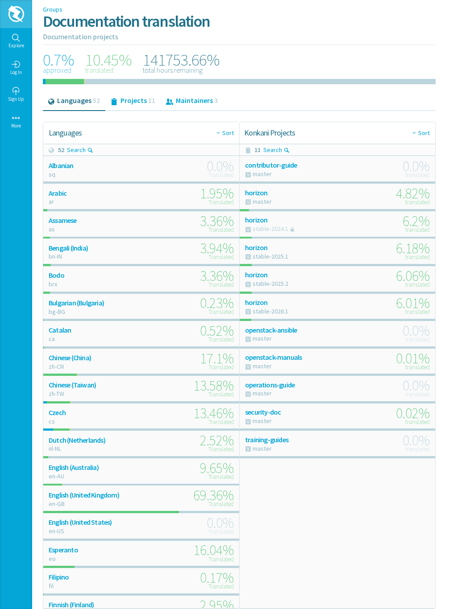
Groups (52, 9)
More (16, 126)
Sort (228, 133)
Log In (16, 72)
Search (76, 150)
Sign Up (16, 99)
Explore (16, 45)
